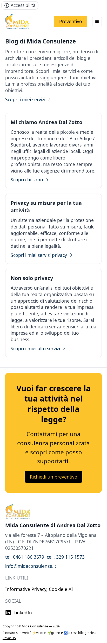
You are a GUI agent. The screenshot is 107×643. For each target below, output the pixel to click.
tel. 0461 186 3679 (24, 557)
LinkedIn (23, 612)
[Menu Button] (97, 21)
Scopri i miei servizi (25, 99)
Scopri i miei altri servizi (35, 348)
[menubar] (19, 5)
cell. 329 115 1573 (66, 557)
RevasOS (9, 638)
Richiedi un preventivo (53, 477)
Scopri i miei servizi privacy (39, 255)
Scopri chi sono (27, 179)
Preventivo (70, 21)
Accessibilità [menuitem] (23, 5)
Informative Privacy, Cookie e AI (39, 589)
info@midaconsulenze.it (30, 566)
